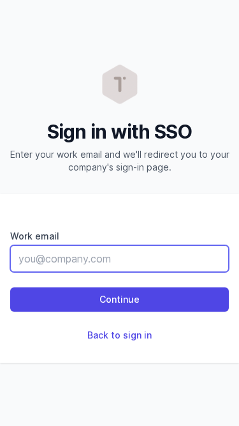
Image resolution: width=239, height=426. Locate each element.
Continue (119, 299)
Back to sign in (119, 335)
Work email (34, 236)
